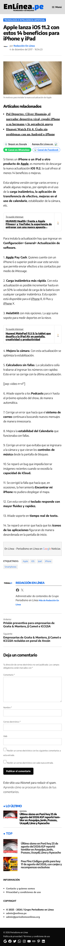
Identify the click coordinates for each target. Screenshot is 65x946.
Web (5, 736)
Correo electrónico (12, 721)
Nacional (23, 811)
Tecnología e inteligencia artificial (24, 20)
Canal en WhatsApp (19, 150)
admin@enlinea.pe (16, 913)
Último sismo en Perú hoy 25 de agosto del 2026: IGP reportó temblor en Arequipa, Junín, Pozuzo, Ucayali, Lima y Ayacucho (40, 818)
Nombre (7, 707)
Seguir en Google (17, 144)
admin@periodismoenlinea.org (23, 916)
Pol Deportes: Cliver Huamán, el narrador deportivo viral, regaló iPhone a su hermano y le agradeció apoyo (33, 119)
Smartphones (10, 566)
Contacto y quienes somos (20, 888)
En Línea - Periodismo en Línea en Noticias (32, 548)
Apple (25, 163)
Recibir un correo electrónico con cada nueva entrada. (30, 763)
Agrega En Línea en (43, 144)
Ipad (40, 561)
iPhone (35, 299)
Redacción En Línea (24, 45)
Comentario (9, 674)
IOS (32, 561)
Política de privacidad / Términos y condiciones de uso (26, 936)
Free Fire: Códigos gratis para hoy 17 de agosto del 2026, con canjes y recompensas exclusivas (41, 864)
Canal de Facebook (48, 150)
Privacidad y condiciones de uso (23, 892)
